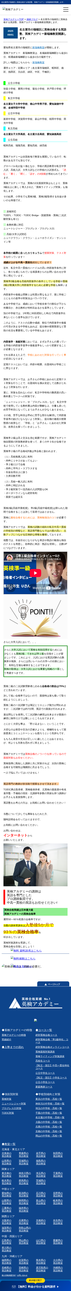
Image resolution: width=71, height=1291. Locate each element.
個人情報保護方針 (9, 1275)
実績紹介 (6, 1039)
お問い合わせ (22, 1275)
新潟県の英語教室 (23, 1194)
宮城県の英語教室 (23, 1162)
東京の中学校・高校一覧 (49, 1099)
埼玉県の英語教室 (41, 1174)
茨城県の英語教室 (41, 1182)
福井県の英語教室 (23, 1209)
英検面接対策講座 (45, 1051)
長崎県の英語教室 (6, 1269)
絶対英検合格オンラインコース (52, 1047)
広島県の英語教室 (6, 1242)
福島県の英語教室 (41, 1162)
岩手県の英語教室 (41, 1154)
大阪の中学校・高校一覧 (49, 1122)
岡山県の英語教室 (23, 1242)
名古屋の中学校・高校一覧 (50, 1117)
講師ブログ (32, 19)
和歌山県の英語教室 (25, 1229)
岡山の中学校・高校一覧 (49, 1135)
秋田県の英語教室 (58, 1154)
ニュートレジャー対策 (14, 1103)
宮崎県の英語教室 (23, 1269)
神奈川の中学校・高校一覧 (50, 1103)
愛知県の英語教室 (6, 1194)
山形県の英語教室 (6, 1162)
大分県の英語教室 (58, 1261)
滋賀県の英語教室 (6, 1229)
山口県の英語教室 (41, 1242)
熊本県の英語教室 (41, 1261)
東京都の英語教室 (6, 1174)
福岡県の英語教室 (6, 1261)
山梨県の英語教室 (6, 1202)
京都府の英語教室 (41, 1222)
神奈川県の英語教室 (25, 1174)
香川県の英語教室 (6, 1249)
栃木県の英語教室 (6, 1182)
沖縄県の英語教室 (58, 1269)
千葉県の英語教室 (58, 1174)
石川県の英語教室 (41, 1194)
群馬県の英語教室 (23, 1182)
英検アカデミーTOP (13, 19)
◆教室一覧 (9, 1144)
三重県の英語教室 (6, 1209)
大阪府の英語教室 (6, 1222)
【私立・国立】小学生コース (51, 1077)
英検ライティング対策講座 (50, 1056)
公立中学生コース (45, 1073)
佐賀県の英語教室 (23, 1261)
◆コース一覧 (44, 1030)
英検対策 (6, 1099)
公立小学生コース (45, 1082)
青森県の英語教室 (23, 1154)
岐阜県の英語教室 (58, 1202)
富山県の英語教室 (41, 1202)
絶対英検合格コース (46, 1035)
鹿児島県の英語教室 (42, 1269)
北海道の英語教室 (6, 1154)
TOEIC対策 (8, 1113)
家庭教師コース (44, 1086)
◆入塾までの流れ (13, 1047)
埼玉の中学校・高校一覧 (49, 1108)
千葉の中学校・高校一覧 (49, 1113)
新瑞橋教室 (38, 47)
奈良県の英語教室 (58, 1222)
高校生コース (43, 1060)
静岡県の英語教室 (23, 1202)
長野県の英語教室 (58, 1194)
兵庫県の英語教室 (23, 1222)
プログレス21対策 (11, 1108)
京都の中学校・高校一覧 (49, 1131)
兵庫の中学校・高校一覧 (49, 1126)
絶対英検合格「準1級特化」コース (52, 1041)
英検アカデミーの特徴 (14, 1035)
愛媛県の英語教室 (58, 1242)
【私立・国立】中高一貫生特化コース (52, 1067)
